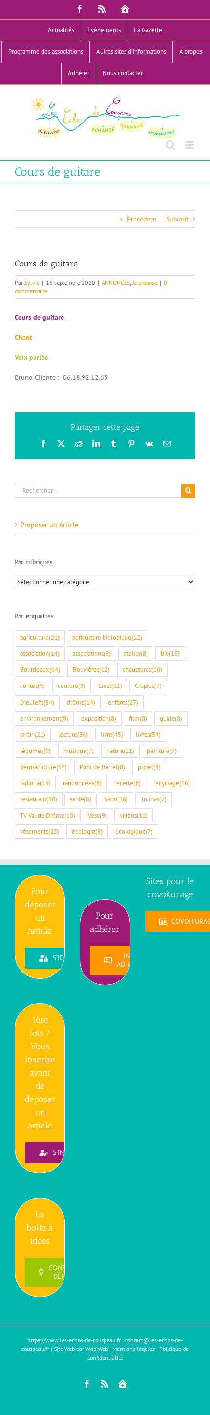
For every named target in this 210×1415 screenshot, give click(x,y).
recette (127, 783)
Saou (116, 799)
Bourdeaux (40, 669)
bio (170, 653)
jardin (32, 734)
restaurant (38, 799)
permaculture (43, 767)
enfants (123, 702)
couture (71, 685)
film (138, 718)
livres (148, 734)
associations (91, 653)
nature (120, 750)
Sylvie (32, 282)
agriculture (40, 637)
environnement (44, 718)
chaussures (142, 669)
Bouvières (91, 669)
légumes (35, 750)
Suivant (177, 219)
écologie (87, 831)
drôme (81, 702)
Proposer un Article (49, 524)
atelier (136, 653)
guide (171, 718)
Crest (110, 685)
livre (112, 734)
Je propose (144, 282)
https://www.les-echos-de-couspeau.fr (74, 1340)
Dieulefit (37, 702)
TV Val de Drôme (47, 815)
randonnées (82, 783)
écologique (134, 831)
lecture (73, 734)
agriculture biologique (107, 637)
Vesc (97, 815)
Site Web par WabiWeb (81, 1348)
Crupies (148, 685)
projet (149, 767)
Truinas (154, 799)
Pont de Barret (102, 767)
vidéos (133, 815)
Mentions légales (133, 1348)
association (40, 653)
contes (32, 685)
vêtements (39, 831)
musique (78, 750)
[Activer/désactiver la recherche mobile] (170, 145)
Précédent (142, 219)
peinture (162, 750)
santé (80, 799)
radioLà (35, 783)
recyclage (171, 783)
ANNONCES (116, 282)
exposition (98, 718)
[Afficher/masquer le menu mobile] (190, 145)
